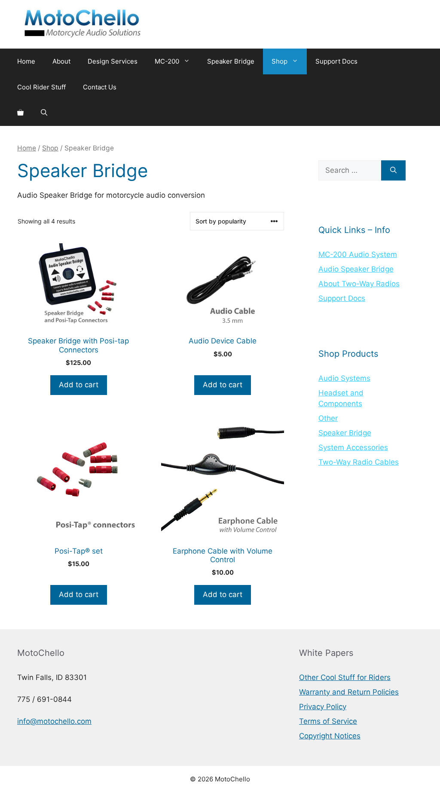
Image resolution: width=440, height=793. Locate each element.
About (61, 61)
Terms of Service (328, 721)
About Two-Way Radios (359, 283)
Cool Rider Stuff (41, 87)
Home (26, 61)
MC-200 (167, 61)
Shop (279, 61)
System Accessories (353, 447)
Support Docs (336, 61)
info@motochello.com (54, 721)
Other (328, 418)
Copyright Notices (330, 736)
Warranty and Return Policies (349, 692)
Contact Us (99, 87)
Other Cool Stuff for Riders (345, 677)
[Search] (393, 170)
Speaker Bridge (230, 61)
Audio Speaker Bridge (356, 269)
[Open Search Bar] (44, 113)
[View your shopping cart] (20, 113)
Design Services (113, 61)
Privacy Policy (322, 706)
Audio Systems (344, 378)
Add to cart (78, 384)
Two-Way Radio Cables (358, 462)
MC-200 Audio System (357, 254)
